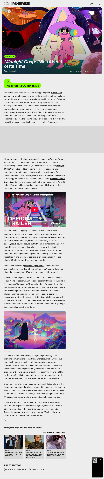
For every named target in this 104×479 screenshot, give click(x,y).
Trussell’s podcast (12, 412)
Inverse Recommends (22, 85)
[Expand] (94, 459)
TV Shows (20, 469)
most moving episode (34, 265)
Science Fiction (36, 469)
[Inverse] (20, 3)
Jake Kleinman (77, 71)
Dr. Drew (52, 237)
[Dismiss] (100, 459)
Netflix (8, 469)
